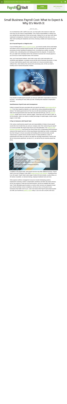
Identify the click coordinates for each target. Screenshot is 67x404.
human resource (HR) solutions (39, 173)
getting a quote (28, 190)
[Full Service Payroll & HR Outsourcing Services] (17, 7)
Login (42, 7)
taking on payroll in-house (28, 46)
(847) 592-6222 (58, 6)
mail (65, 2)
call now (61, 2)
